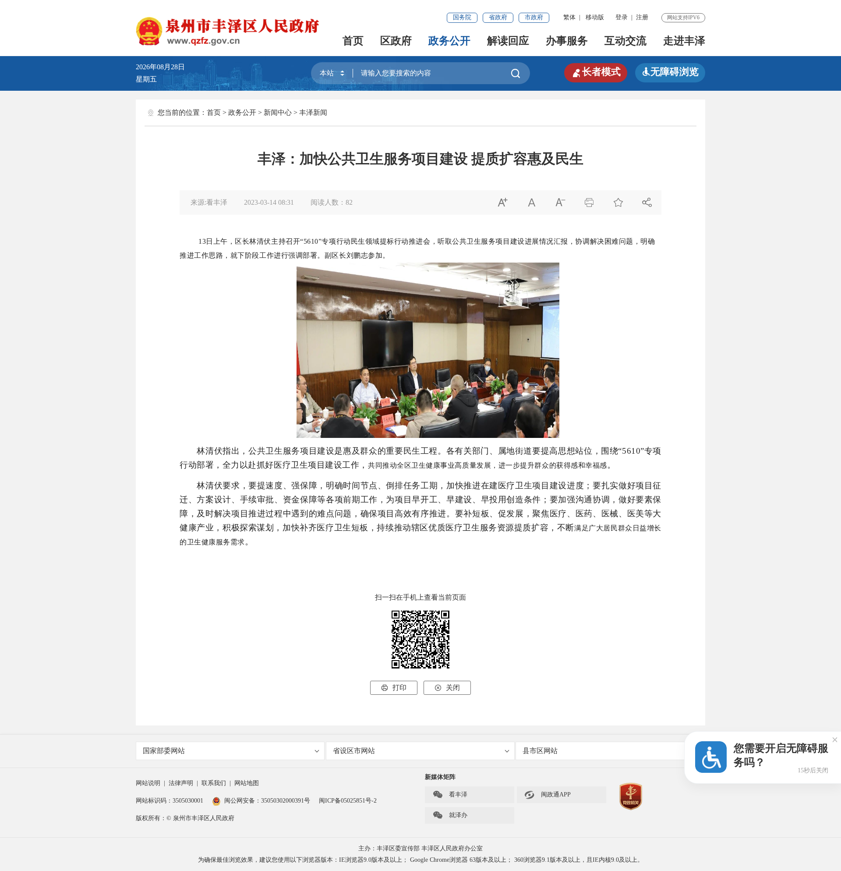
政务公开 (449, 40)
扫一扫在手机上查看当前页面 (420, 597)
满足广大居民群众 (603, 528)
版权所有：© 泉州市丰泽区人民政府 (185, 818)
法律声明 (181, 783)
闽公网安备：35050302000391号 (267, 800)
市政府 (534, 17)
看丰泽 (449, 794)
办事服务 (567, 40)
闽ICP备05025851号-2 (348, 800)
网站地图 (246, 783)
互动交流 (625, 40)
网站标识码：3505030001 (169, 800)
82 (349, 202)
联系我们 (213, 783)
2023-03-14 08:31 (269, 202)
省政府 (498, 17)
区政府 (396, 40)
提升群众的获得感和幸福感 (563, 465)
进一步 (509, 465)
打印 (393, 687)
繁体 (569, 17)
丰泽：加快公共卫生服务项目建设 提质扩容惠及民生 (420, 159)
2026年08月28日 (164, 67)
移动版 (595, 17)
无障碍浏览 (670, 71)
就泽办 (449, 815)
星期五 (146, 79)
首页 (353, 40)
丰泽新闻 (313, 112)
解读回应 (508, 40)
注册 (642, 17)
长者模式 (596, 72)
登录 (621, 17)
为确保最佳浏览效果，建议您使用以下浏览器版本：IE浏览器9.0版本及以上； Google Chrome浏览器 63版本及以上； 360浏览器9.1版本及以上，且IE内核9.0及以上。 (420, 860)
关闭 (447, 687)
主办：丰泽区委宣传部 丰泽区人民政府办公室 (420, 848)
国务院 (462, 17)
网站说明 (148, 783)
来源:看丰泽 (209, 202)
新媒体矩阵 (440, 777)
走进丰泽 (684, 40)
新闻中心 (278, 112)
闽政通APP (547, 794)
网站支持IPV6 (683, 17)
